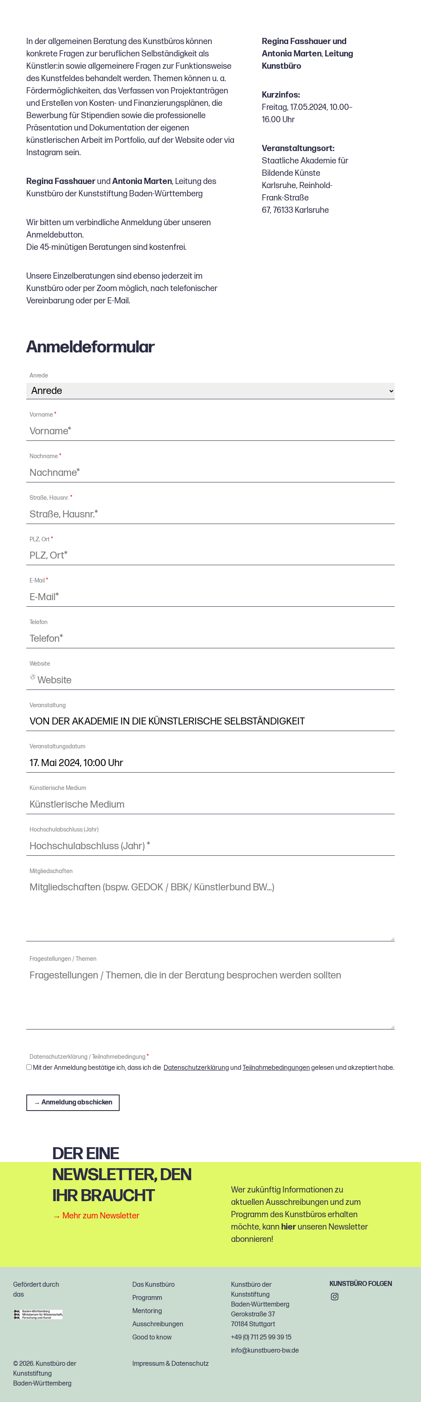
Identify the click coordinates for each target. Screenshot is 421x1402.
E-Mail (118, 301)
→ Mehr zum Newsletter (96, 1216)
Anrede (39, 376)
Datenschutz (190, 1364)
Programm (147, 1298)
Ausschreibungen (157, 1324)
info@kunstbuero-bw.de (265, 1351)
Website (40, 664)
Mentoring (147, 1311)
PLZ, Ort (41, 539)
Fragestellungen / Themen (63, 959)
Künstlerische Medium (58, 788)
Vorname (43, 415)
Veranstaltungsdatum (58, 746)
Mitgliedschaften (51, 871)
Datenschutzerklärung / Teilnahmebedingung (89, 1057)
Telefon (39, 622)
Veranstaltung (48, 705)
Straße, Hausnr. (51, 498)
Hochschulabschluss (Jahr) (64, 830)
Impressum (148, 1364)
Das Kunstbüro (153, 1285)
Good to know (151, 1337)
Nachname (45, 456)
